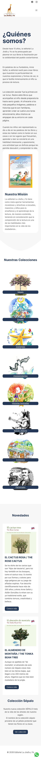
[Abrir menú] (36, 10)
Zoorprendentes (20, 376)
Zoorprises (20, 347)
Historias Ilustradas (20, 403)
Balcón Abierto (20, 431)
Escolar (20, 319)
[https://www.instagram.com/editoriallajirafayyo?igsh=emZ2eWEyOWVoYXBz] (36, 2)
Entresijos (20, 460)
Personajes (20, 487)
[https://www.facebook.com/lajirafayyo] (32, 2)
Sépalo (20, 292)
